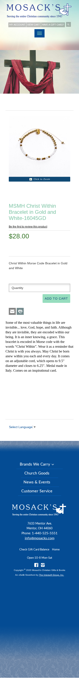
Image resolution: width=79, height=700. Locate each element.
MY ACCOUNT (17, 25)
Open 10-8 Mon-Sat (39, 558)
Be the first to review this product (28, 226)
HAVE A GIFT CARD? (53, 25)
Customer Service (36, 491)
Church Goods (36, 473)
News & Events (36, 482)
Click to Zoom (42, 179)
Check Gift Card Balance (34, 549)
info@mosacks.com (39, 538)
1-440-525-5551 (44, 533)
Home (56, 549)
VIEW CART (33, 25)
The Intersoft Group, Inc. (51, 575)
